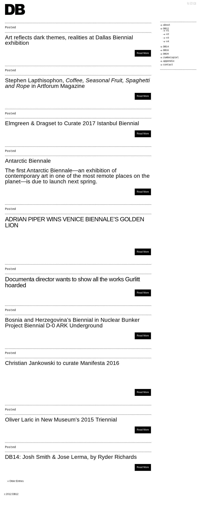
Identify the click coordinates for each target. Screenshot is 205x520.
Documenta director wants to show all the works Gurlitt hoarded (72, 282)
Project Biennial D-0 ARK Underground (54, 325)
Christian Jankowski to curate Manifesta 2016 (62, 363)
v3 (167, 38)
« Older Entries (15, 481)
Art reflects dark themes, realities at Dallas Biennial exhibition (69, 40)
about (166, 25)
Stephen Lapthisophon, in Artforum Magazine (77, 83)
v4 (167, 41)
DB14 (166, 46)
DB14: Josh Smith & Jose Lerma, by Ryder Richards (71, 457)
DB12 (166, 28)
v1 (167, 30)
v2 (167, 34)
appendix (168, 61)
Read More (143, 53)
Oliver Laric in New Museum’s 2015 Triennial (61, 419)
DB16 (166, 50)
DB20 (166, 54)
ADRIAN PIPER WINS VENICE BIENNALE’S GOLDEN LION (74, 222)
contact (168, 64)
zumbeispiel (171, 57)
